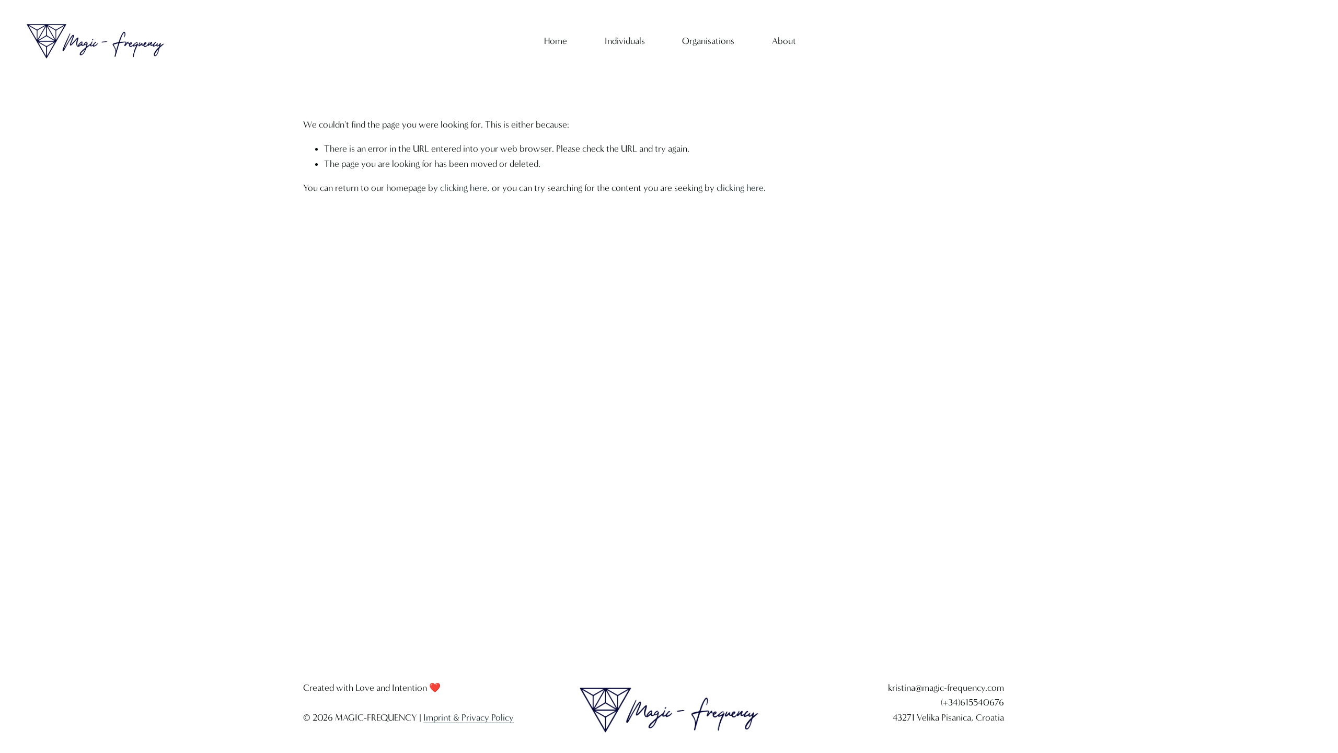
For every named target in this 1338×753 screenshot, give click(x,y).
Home (555, 41)
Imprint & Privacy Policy (468, 717)
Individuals (625, 41)
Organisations (708, 41)
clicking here (463, 187)
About (784, 41)
